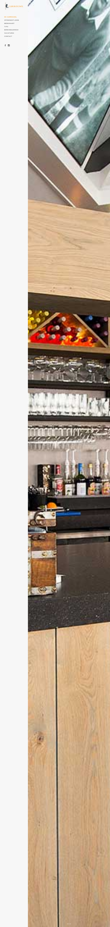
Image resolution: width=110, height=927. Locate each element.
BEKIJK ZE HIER (54, 347)
